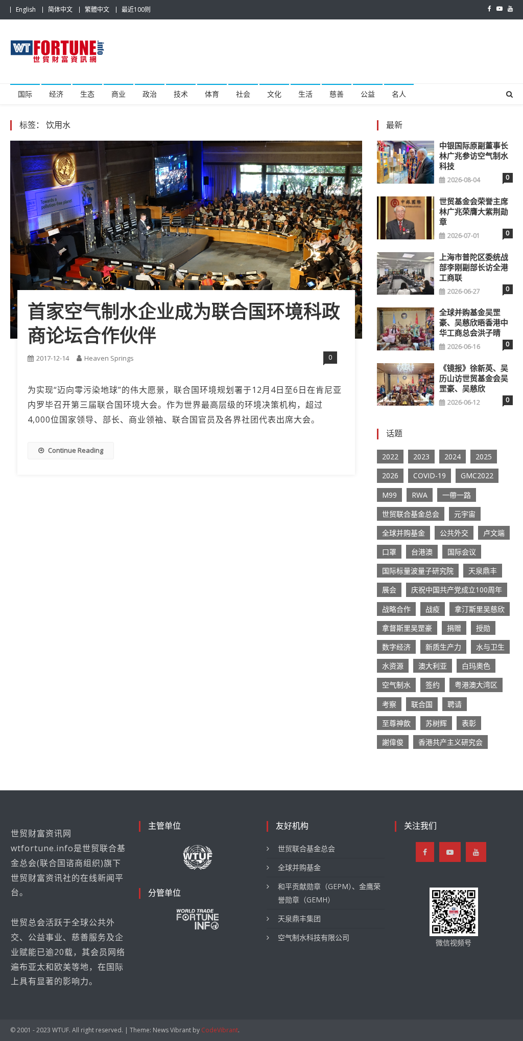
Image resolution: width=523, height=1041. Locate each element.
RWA (419, 495)
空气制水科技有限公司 (313, 937)
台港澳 (422, 552)
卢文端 (494, 533)
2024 (452, 456)
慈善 (336, 94)
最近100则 (136, 9)
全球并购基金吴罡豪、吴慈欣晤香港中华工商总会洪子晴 (473, 323)
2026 (390, 475)
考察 (389, 704)
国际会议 (461, 552)
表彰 (469, 723)
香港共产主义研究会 (450, 742)
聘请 (454, 704)
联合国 (422, 704)
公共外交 (454, 533)
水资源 (392, 666)
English (26, 9)
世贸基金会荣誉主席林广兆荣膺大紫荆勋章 (473, 212)
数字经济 (396, 647)
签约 (432, 685)
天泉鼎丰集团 (299, 918)
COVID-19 (429, 475)
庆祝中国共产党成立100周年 (456, 589)
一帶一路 (456, 495)
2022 (390, 456)
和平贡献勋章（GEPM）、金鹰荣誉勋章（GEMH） (329, 892)
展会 (389, 589)
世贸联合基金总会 (410, 514)
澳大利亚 (432, 666)
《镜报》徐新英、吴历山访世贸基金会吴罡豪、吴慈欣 (473, 378)
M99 (389, 495)
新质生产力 (443, 647)
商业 (118, 94)
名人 (399, 94)
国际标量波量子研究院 (418, 570)
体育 (212, 94)
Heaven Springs (109, 358)
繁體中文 (97, 9)
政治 (149, 94)
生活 (305, 94)
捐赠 (454, 628)
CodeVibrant (219, 1030)
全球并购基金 (403, 533)
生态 (87, 94)
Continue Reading (75, 450)
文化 (274, 94)
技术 (181, 94)
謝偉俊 (392, 742)
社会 (243, 94)
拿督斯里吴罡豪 (407, 628)
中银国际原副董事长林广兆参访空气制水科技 (473, 156)
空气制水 (396, 685)
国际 (25, 94)
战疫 (432, 609)
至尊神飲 (396, 723)
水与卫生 (490, 647)
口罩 (389, 552)
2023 (421, 456)
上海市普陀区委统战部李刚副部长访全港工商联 (473, 267)
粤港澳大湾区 (476, 685)
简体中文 (60, 9)
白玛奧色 (476, 666)
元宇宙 (465, 514)
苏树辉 (436, 723)
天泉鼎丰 (482, 570)
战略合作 (396, 609)
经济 (56, 94)
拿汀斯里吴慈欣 (480, 609)
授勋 (483, 628)
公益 (368, 94)
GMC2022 (477, 475)
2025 (484, 456)
